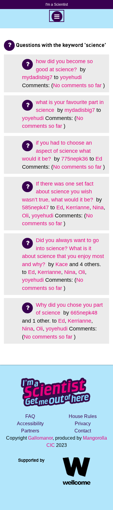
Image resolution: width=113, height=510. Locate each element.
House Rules (83, 416)
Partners (30, 430)
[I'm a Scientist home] (57, 389)
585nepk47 (35, 207)
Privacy (83, 423)
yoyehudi (71, 77)
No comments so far (77, 85)
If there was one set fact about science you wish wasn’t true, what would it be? (58, 192)
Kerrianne (77, 207)
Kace (61, 264)
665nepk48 (84, 313)
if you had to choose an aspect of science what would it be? (57, 151)
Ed (99, 159)
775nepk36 (74, 159)
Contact (82, 430)
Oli (25, 216)
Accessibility (30, 423)
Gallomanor (40, 438)
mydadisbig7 (37, 77)
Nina (98, 207)
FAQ (30, 416)
